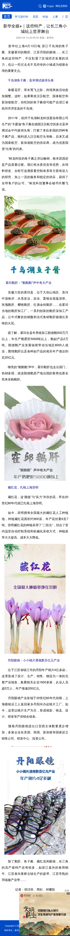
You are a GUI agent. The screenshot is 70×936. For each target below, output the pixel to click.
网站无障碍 (61, 6)
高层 (35, 16)
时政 (45, 16)
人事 (55, 16)
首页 (7, 16)
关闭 (66, 891)
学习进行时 (21, 16)
